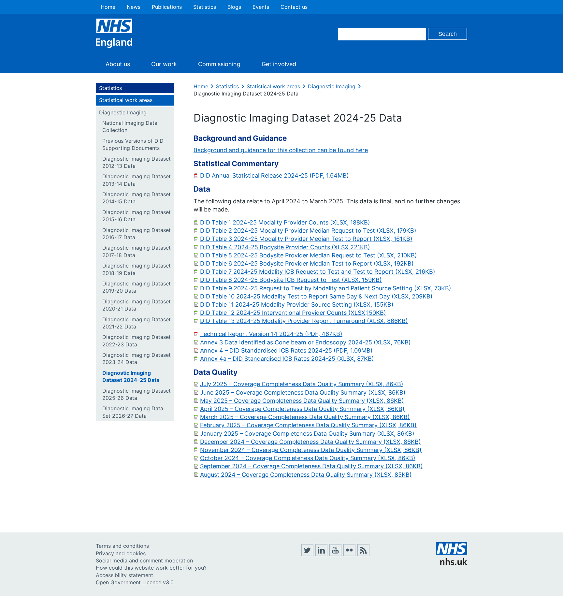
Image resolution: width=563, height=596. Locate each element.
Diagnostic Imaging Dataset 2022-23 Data (136, 340)
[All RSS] (363, 554)
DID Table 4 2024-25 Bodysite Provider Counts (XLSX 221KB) (285, 247)
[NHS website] (451, 563)
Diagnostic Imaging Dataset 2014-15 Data (136, 198)
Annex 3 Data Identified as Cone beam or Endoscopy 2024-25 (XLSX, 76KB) (305, 342)
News (133, 7)
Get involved (279, 64)
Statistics (204, 7)
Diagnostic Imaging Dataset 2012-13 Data (136, 162)
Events (261, 7)
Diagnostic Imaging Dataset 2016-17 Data (136, 233)
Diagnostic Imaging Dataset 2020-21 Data (136, 305)
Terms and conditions (122, 546)
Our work (164, 64)
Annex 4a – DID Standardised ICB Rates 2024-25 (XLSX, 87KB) (287, 358)
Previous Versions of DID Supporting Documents (133, 144)
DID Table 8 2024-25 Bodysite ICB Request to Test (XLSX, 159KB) (291, 279)
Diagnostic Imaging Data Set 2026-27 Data (132, 412)
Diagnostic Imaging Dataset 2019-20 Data (136, 287)
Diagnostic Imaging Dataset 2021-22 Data (136, 323)
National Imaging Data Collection (129, 126)
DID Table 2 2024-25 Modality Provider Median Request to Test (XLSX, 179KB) (308, 230)
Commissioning (219, 64)
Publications (167, 7)
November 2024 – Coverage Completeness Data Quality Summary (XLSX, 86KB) (311, 449)
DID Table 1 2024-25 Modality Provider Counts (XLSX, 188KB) (285, 222)
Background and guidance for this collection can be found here (281, 150)
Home (108, 7)
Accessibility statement (124, 575)
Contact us (294, 7)
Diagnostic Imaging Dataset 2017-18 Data (136, 251)
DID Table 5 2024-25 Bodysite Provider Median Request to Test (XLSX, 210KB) (308, 255)
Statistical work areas (125, 100)
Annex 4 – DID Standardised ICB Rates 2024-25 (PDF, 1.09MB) (286, 350)
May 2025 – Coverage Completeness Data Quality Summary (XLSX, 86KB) (302, 400)
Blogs (234, 7)
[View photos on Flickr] (349, 554)
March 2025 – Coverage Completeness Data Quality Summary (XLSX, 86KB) (305, 417)
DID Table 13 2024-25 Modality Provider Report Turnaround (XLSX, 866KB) (304, 320)
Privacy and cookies (121, 553)
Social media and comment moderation (144, 560)
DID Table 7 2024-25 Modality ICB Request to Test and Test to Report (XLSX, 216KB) (317, 271)
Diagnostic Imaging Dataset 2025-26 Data (136, 394)
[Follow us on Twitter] (307, 554)
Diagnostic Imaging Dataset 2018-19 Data (136, 269)
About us (118, 64)
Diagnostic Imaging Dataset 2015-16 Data (136, 216)
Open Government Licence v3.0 (135, 582)
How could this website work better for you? (151, 567)
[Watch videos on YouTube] (335, 554)
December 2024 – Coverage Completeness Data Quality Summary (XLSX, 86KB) (310, 441)
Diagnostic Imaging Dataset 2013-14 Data (136, 180)
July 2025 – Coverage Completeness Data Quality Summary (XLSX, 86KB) (301, 384)
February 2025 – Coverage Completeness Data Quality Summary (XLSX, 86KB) (308, 425)
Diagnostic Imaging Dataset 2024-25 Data (130, 376)
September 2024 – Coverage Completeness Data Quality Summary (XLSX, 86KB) (311, 466)
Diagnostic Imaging (123, 112)
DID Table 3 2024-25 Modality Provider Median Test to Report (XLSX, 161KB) (306, 238)
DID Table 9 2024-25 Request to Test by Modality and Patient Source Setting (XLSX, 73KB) (325, 288)
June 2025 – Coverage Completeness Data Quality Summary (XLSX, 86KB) (303, 392)
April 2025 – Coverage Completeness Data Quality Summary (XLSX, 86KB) (302, 408)
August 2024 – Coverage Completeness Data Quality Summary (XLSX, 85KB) (306, 474)
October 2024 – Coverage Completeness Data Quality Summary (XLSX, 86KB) (307, 458)
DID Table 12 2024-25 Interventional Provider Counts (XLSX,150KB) (293, 312)
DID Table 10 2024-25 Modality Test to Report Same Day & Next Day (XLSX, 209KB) (316, 296)
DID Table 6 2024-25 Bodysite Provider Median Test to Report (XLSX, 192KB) (307, 263)
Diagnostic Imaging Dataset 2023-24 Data (136, 358)
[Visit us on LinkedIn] (321, 554)
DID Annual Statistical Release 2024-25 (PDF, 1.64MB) (274, 175)
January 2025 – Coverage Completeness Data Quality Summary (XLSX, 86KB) (307, 433)
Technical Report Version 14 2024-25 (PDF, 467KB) (271, 333)
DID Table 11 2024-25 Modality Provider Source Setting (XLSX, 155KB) (297, 304)
